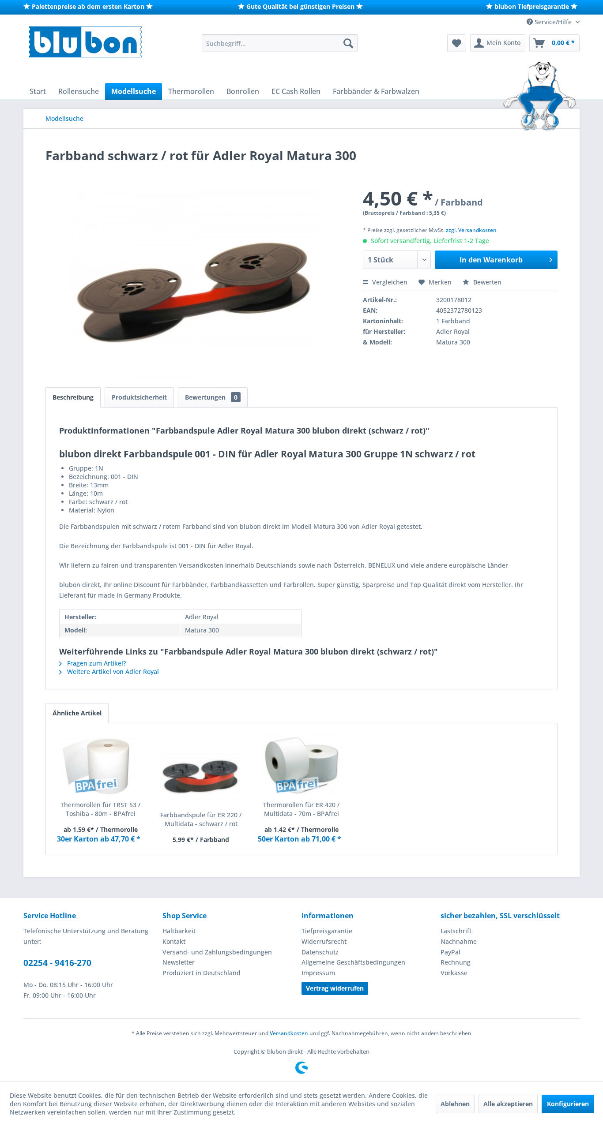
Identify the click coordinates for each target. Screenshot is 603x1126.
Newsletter (178, 962)
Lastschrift (456, 931)
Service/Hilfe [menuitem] (553, 22)
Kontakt (173, 941)
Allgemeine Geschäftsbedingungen (353, 962)
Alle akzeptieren (508, 1104)
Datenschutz (320, 952)
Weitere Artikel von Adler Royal (112, 671)
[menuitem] (280, 43)
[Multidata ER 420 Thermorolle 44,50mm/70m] (301, 765)
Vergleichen (388, 282)
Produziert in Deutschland (201, 973)
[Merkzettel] (456, 43)
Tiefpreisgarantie (327, 931)
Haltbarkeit (179, 931)
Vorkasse (454, 973)
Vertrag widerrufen (335, 988)
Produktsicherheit (139, 397)
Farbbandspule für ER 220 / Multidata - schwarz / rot (200, 819)
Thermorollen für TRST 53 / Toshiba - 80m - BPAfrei (100, 809)
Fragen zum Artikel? (95, 663)
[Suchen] (348, 43)
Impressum (318, 973)
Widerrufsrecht (324, 941)
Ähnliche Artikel (77, 713)
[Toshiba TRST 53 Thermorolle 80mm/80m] (100, 765)
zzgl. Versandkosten (471, 230)
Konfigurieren (568, 1104)
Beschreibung (73, 397)
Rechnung (456, 962)
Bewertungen (211, 397)
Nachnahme (459, 941)
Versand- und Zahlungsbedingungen (217, 952)
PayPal (450, 952)
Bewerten (486, 282)
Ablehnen (455, 1104)
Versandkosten (289, 1033)
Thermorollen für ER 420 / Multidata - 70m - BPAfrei (301, 809)
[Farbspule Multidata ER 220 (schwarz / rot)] (201, 775)
